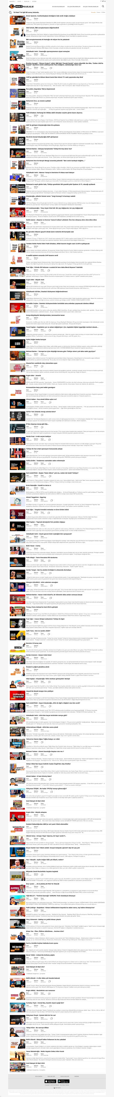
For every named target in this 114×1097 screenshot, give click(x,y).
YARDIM (76, 1076)
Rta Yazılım (58, 1087)
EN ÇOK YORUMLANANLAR (90, 6)
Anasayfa (93, 12)
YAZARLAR (26, 1)
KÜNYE (19, 1)
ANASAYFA (12, 1)
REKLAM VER (51, 1076)
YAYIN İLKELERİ (64, 1076)
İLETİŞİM (34, 1)
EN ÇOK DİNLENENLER (73, 6)
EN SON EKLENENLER (58, 6)
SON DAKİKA (38, 1076)
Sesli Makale (24, 6)
